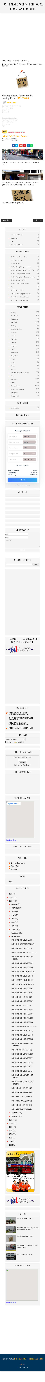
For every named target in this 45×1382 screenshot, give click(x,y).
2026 (31, 459)
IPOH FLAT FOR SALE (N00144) (21, 1096)
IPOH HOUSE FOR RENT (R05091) (22, 1001)
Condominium (15, 263)
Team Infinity (15, 866)
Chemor (13, 336)
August (14, 929)
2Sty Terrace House (17, 260)
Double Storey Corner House (20, 274)
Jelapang (13, 346)
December (15, 1116)
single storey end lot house (20, 297)
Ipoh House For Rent (36, 64)
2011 (11, 893)
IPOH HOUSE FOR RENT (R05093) (22, 992)
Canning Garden (16, 329)
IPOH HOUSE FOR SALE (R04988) (22, 1092)
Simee (13, 366)
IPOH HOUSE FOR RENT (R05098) (22, 1022)
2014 (11, 1120)
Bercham (14, 322)
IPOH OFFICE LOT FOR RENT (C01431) (23, 944)
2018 (11, 1134)
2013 (11, 901)
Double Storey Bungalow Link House (22, 270)
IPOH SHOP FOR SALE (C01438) (21, 997)
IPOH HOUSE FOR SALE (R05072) (22, 1058)
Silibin (13, 363)
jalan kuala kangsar (17, 389)
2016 (11, 1127)
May (13, 918)
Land (12, 241)
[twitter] (20, 1367)
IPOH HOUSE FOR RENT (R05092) (22, 988)
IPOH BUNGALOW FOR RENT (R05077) (23, 952)
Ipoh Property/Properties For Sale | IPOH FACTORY (20, 719)
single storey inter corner (19, 300)
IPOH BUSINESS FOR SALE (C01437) (23, 971)
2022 (11, 1141)
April (13, 915)
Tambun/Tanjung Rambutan (20, 373)
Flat (12, 287)
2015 (11, 1123)
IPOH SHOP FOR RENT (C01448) (21, 1049)
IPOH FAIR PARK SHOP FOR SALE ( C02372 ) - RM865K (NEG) (20, 163)
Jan (25, 459)
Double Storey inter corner (20, 284)
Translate (21, 742)
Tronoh (13, 383)
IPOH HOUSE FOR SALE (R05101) (22, 1035)
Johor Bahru (15, 408)
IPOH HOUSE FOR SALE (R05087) (22, 940)
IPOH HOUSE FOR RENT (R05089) (22, 967)
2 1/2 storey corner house (19, 257)
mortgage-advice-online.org (22, 485)
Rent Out (5, 66)
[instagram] (27, 1367)
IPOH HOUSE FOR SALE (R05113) (22, 1071)
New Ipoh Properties (18, 863)
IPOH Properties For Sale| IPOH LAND (20, 728)
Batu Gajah (14, 316)
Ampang (13, 312)
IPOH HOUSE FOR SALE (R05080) (22, 1054)
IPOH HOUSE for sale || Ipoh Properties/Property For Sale (18, 713)
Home (10, 881)
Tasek (12, 376)
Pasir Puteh (14, 352)
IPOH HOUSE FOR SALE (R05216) (25, 1218)
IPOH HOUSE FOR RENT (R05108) (22, 1062)
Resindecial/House (17, 245)
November (15, 1112)
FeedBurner (27, 765)
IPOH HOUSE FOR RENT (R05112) (22, 1066)
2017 (11, 1130)
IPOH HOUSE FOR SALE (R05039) (22, 963)
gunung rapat (15, 386)
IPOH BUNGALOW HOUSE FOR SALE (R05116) (22, 1082)
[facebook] (17, 1367)
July (13, 925)
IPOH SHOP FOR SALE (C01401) (21, 948)
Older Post (38, 220)
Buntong (13, 326)
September (15, 933)
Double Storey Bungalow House (21, 267)
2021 (11, 1137)
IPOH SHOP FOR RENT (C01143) (24, 1254)
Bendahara (14, 319)
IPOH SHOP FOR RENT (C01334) (21, 1105)
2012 (11, 897)
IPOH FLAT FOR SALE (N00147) (21, 1109)
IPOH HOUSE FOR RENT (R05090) (22, 1018)
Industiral (14, 238)
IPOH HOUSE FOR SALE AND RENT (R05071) (22, 957)
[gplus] (23, 1367)
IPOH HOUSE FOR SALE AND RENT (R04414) (22, 1076)
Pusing (13, 359)
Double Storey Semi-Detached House (23, 277)
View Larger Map (11, 840)
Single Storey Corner (17, 290)
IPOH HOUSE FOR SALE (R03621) (22, 976)
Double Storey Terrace (18, 280)
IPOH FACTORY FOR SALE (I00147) (22, 980)
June (13, 922)
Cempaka (14, 332)
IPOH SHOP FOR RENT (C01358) (21, 1005)
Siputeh (13, 369)
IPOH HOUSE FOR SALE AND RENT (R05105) (22, 1044)
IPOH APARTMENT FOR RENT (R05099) (24, 1026)
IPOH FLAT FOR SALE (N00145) (21, 1100)
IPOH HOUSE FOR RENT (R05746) (13, 203)
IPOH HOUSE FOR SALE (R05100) (22, 1030)
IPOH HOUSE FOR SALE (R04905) (25, 1236)
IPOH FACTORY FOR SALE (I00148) (22, 984)
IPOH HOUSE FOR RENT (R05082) (22, 1009)
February (15, 907)
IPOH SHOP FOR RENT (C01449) (21, 1088)
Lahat (12, 349)
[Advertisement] (22, 35)
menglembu (14, 393)
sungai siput (15, 396)
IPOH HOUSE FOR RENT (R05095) (22, 1039)
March (14, 911)
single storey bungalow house (20, 294)
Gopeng (13, 342)
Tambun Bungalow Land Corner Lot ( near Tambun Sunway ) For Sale (27, 1228)
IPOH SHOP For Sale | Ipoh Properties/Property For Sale (18, 724)
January (14, 904)
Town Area (14, 379)
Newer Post (6, 220)
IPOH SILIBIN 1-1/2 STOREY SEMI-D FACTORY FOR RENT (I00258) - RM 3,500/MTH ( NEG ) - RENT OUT (20, 183)
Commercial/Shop (16, 235)
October (14, 936)
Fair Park (14, 339)
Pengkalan (14, 356)
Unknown (14, 869)
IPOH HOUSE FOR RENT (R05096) (22, 1013)
